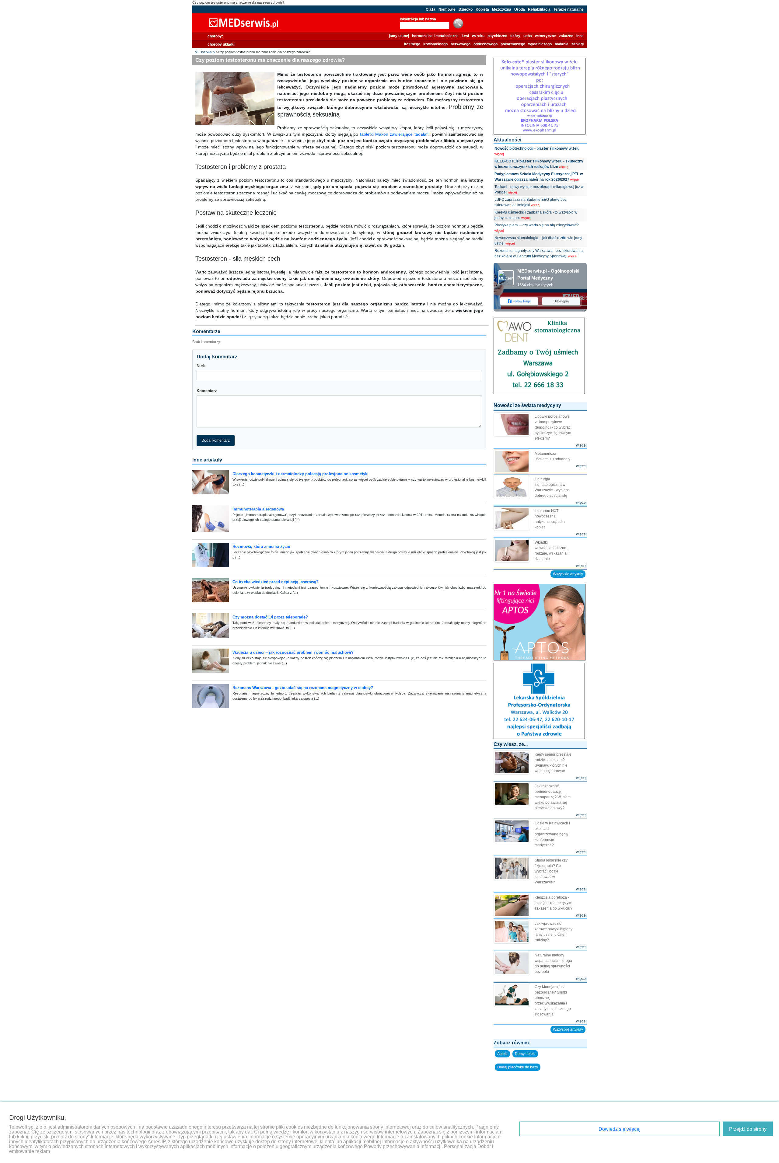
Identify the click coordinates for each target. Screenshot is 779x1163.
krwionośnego (435, 44)
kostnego (412, 44)
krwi (465, 36)
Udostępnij (561, 301)
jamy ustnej (399, 36)
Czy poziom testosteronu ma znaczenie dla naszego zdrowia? (238, 2)
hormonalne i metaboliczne (435, 36)
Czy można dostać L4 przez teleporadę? (270, 617)
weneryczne (545, 36)
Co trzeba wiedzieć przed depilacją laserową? (275, 582)
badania (561, 44)
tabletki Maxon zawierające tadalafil (394, 134)
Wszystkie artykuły (568, 574)
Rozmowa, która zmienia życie (261, 546)
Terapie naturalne (569, 9)
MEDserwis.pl (205, 52)
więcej (499, 154)
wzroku (478, 36)
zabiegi (577, 44)
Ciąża (430, 9)
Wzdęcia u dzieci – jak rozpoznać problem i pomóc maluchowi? (293, 652)
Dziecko (466, 9)
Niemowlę (447, 9)
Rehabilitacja (539, 9)
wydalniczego (540, 44)
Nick (201, 366)
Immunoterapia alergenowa (258, 509)
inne (580, 36)
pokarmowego (513, 44)
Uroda (519, 9)
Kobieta (482, 9)
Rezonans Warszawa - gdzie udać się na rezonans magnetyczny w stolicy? (302, 687)
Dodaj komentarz (215, 440)
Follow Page (522, 301)
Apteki (502, 1054)
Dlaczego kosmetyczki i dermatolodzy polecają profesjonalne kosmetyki (300, 474)
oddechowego (485, 44)
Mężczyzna (501, 9)
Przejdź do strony (748, 1129)
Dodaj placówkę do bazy (517, 1067)
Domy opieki (525, 1054)
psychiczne (497, 36)
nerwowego (460, 44)
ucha (527, 36)
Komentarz (207, 390)
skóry (515, 36)
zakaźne (566, 36)
